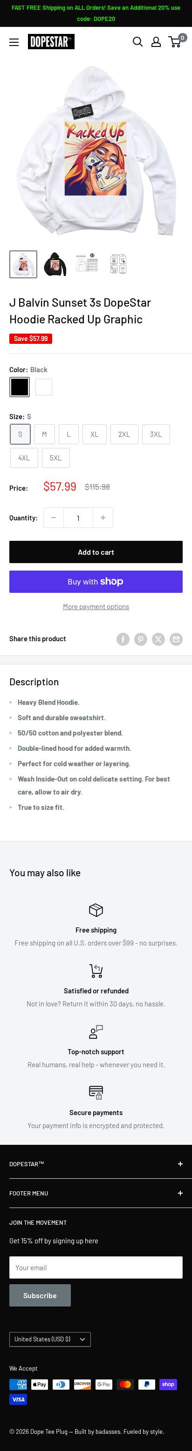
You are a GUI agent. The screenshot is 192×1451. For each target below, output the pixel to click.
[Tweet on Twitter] (158, 638)
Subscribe (40, 1295)
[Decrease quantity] (53, 517)
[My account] (156, 42)
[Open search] (138, 42)
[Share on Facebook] (123, 638)
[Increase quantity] (103, 517)
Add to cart (96, 551)
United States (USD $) (42, 1339)
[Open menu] (14, 42)
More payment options (96, 606)
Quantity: (23, 517)
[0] (175, 41)
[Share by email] (176, 638)
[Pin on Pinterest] (140, 638)
